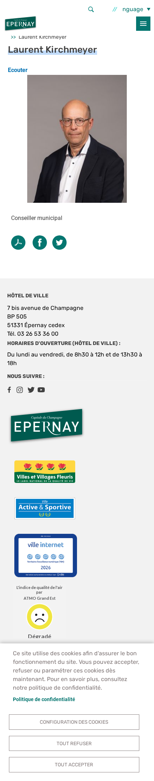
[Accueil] (20, 23)
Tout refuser (74, 743)
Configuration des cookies (74, 722)
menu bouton (143, 23)
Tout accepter (74, 764)
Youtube (41, 389)
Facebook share (40, 242)
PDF (18, 242)
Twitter (59, 242)
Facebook (9, 389)
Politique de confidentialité (44, 699)
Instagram (19, 389)
